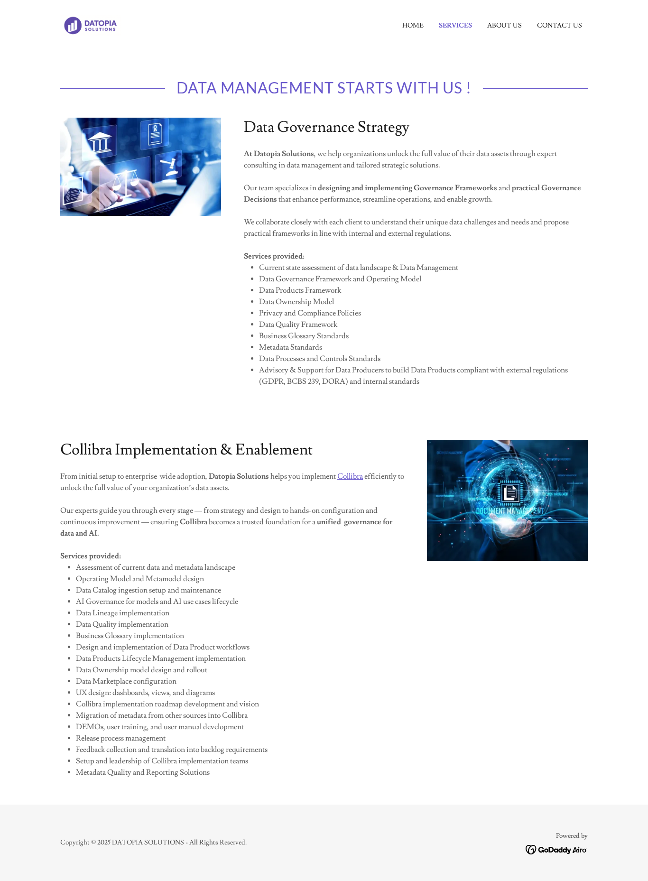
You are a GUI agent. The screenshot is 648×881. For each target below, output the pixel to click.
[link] (90, 23)
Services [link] (455, 25)
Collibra (350, 476)
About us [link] (504, 25)
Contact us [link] (559, 25)
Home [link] (413, 25)
